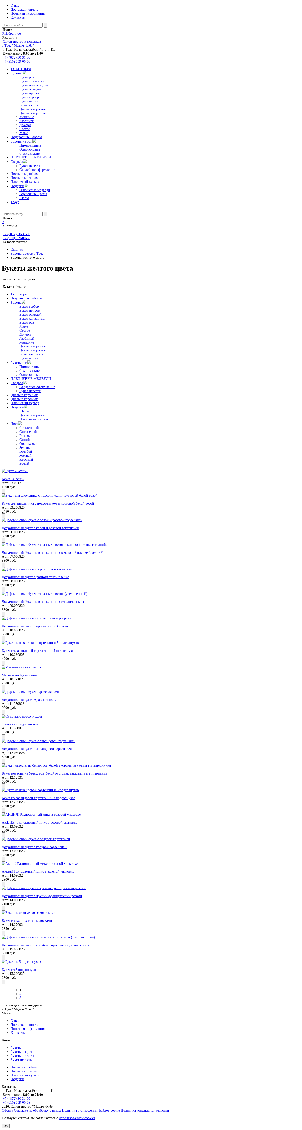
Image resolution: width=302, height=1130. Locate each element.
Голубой (25, 451)
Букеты (16, 73)
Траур (15, 202)
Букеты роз (19, 363)
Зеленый (25, 447)
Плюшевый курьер (25, 181)
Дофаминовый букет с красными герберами (35, 626)
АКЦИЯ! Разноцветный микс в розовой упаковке (39, 822)
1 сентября (19, 294)
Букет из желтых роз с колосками (27, 920)
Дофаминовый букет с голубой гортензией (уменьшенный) (46, 945)
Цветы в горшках (32, 415)
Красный (26, 459)
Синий (24, 439)
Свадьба (17, 162)
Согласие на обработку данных (37, 1110)
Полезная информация (28, 13)
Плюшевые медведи (34, 190)
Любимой (26, 121)
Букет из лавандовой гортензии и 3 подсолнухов (38, 798)
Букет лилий (28, 101)
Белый (24, 463)
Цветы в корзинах (33, 113)
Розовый (25, 435)
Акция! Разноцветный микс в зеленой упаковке (38, 871)
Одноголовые (29, 149)
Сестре (24, 129)
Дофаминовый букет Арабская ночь (29, 700)
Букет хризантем (32, 81)
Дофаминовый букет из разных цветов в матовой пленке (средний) (52, 552)
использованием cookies (77, 1118)
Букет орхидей (30, 89)
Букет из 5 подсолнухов (20, 970)
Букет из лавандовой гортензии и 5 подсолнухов (38, 651)
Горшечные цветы (33, 194)
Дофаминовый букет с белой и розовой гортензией (40, 528)
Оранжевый (28, 443)
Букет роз (26, 77)
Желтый (25, 455)
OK (6, 1126)
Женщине (26, 117)
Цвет (14, 424)
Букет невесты (30, 166)
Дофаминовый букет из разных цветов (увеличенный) (43, 601)
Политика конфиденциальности (145, 1110)
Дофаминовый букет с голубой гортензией (34, 847)
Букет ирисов (29, 93)
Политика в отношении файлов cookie (91, 1110)
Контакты (18, 17)
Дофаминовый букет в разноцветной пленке (35, 577)
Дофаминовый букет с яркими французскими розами (42, 896)
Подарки (17, 186)
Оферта (7, 1110)
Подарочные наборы (26, 137)
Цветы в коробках (33, 109)
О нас (15, 5)
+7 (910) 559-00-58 (16, 61)
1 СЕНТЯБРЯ (21, 69)
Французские (29, 153)
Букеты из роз (21, 141)
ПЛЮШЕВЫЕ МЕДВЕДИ (31, 157)
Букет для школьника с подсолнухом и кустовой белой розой (48, 503)
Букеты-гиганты (23, 1055)
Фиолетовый (29, 427)
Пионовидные (30, 145)
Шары (24, 198)
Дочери (25, 125)
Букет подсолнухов (33, 85)
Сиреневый (28, 431)
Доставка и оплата (24, 9)
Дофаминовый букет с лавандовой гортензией (37, 749)
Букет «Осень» (13, 479)
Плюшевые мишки (33, 419)
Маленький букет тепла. (20, 675)
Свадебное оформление (37, 170)
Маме (23, 133)
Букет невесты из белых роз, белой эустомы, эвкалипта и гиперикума (54, 773)
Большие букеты (31, 105)
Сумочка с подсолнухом (20, 724)
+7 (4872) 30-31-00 (16, 57)
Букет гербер (29, 97)
